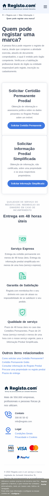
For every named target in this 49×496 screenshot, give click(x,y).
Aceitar (43, 484)
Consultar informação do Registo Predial (22, 366)
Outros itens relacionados (23, 353)
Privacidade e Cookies (26, 437)
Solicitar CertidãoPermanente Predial (24, 96)
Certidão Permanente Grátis (15, 362)
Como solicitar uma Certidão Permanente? (23, 358)
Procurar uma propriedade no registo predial (23, 369)
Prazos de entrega (11, 373)
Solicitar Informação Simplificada (27, 183)
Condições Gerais (24, 433)
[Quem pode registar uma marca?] (3, 15)
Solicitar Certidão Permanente (26, 125)
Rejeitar (44, 481)
